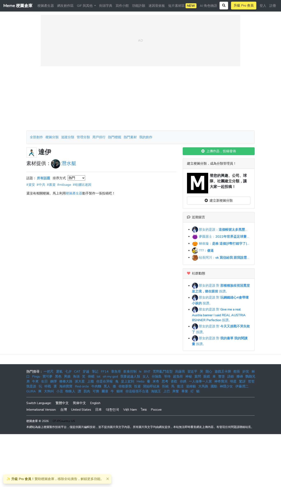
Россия (156, 409)
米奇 (156, 381)
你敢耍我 (125, 386)
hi (140, 371)
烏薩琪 (180, 371)
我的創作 (145, 137)
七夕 (68, 371)
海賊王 (156, 391)
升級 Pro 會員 (244, 5)
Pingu (36, 376)
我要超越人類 (130, 376)
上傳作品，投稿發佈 (220, 151)
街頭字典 (105, 5)
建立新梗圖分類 (220, 200)
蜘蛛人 (70, 391)
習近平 (192, 371)
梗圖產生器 (45, 5)
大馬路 (203, 386)
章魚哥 (116, 371)
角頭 (76, 376)
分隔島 (156, 376)
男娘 (67, 376)
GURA (31, 391)
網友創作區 (65, 5)
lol (98, 376)
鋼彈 (53, 381)
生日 (44, 381)
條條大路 (65, 381)
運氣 (59, 371)
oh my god (110, 376)
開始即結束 (151, 386)
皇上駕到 (127, 381)
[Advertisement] (140, 98)
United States (81, 409)
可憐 (96, 391)
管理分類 (83, 137)
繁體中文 (62, 403)
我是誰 (31, 386)
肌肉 (87, 391)
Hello (140, 381)
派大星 (80, 381)
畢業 (184, 391)
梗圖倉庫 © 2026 (37, 421)
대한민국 (112, 409)
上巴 (166, 391)
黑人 (107, 386)
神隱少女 (226, 386)
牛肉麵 (96, 386)
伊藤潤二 (241, 386)
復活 (180, 386)
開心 (209, 371)
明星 (233, 381)
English (95, 403)
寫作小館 (122, 5)
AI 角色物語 (208, 5)
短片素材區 (181, 5)
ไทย (144, 409)
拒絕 (165, 386)
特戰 (47, 386)
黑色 (58, 376)
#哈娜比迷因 (82, 184)
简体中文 (79, 403)
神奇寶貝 (221, 381)
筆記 (95, 371)
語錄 (230, 376)
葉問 (197, 376)
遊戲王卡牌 (223, 371)
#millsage (64, 184)
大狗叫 (49, 391)
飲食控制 (130, 371)
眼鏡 (206, 376)
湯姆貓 (191, 386)
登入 (263, 5)
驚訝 (242, 381)
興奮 (175, 391)
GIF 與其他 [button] (85, 5)
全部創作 (36, 137)
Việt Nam (130, 409)
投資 (137, 386)
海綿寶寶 (65, 386)
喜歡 (174, 381)
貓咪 (119, 391)
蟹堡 (221, 376)
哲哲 (251, 381)
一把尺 (48, 371)
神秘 (188, 376)
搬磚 (239, 376)
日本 (98, 409)
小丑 (59, 391)
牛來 (35, 381)
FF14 (105, 371)
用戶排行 (99, 137)
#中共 (41, 184)
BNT (147, 371)
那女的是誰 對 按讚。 (219, 314)
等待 (167, 376)
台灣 (63, 409)
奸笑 (246, 371)
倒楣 (91, 376)
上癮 (90, 381)
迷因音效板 (157, 5)
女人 (146, 376)
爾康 (105, 391)
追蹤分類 (67, 137)
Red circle (82, 386)
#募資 (51, 184)
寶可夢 (47, 376)
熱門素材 (130, 137)
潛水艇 (69, 163)
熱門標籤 (114, 137)
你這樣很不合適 (137, 391)
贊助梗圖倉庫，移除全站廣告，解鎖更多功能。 (55, 479)
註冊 (272, 5)
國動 (214, 386)
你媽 (183, 381)
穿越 (86, 371)
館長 (236, 371)
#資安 (30, 184)
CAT (77, 371)
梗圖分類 (52, 137)
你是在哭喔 (104, 381)
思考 (165, 381)
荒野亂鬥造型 (163, 371)
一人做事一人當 (200, 381)
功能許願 (138, 5)
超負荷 (178, 376)
